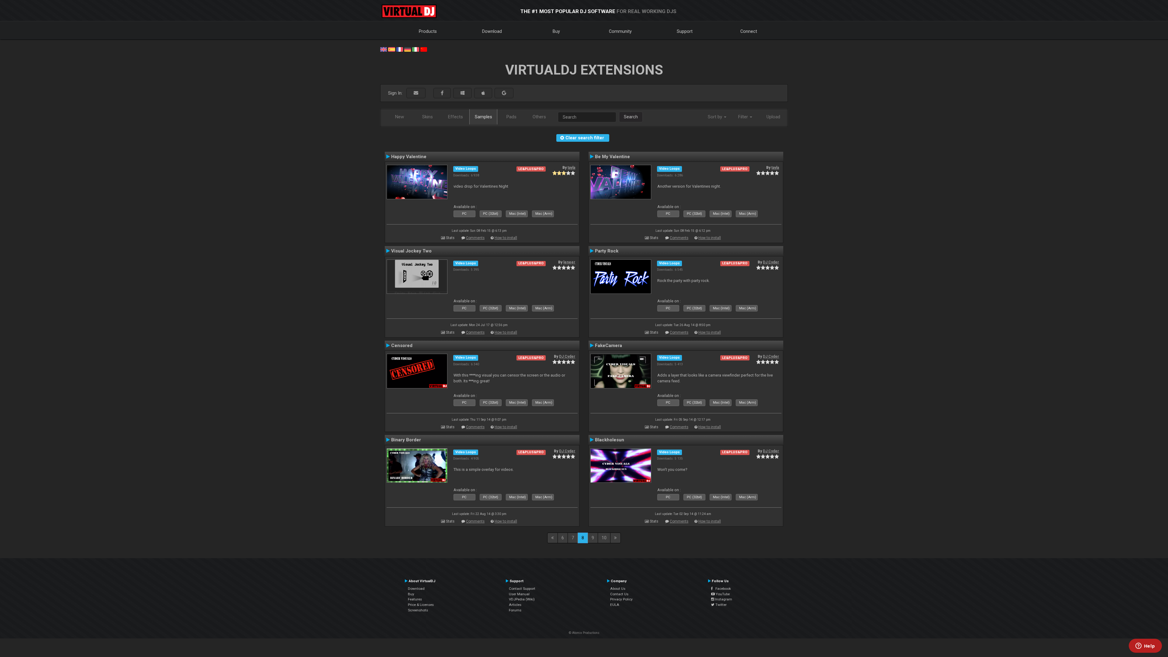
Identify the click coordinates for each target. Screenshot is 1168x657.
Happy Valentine (408, 156)
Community (620, 31)
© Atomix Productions (584, 633)
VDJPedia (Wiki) (522, 599)
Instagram (723, 599)
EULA (614, 605)
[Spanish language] (391, 49)
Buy (556, 31)
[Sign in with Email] (416, 93)
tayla (571, 167)
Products (428, 31)
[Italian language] (415, 49)
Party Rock (606, 251)
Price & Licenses (421, 605)
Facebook (722, 588)
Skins (427, 117)
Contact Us (619, 594)
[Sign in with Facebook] (442, 93)
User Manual (519, 594)
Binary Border (406, 440)
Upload (773, 117)
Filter (743, 117)
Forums (515, 610)
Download (492, 31)
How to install (506, 238)
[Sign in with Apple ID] (483, 93)
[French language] (399, 49)
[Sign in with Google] (504, 93)
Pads (511, 117)
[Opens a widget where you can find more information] (1145, 646)
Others (539, 117)
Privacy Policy (621, 599)
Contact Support (522, 588)
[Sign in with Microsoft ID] (462, 93)
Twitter (720, 605)
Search (631, 117)
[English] (383, 49)
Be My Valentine (612, 156)
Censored (401, 345)
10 (604, 538)
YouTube (722, 594)
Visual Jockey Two (411, 251)
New (399, 117)
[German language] (407, 49)
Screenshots (418, 610)
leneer (569, 262)
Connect (748, 31)
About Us (617, 588)
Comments (475, 238)
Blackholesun (609, 440)
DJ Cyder (771, 262)
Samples (483, 117)
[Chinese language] (423, 49)
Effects (455, 117)
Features (415, 599)
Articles (515, 605)
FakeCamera (608, 345)
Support (685, 31)
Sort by (715, 117)
